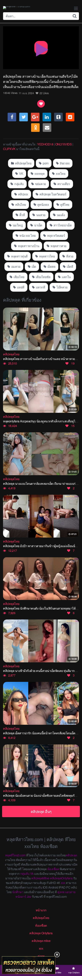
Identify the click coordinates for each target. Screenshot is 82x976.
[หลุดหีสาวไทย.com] (16, 7)
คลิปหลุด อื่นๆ (41, 811)
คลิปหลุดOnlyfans (61, 878)
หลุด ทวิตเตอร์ (55, 235)
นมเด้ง (60, 215)
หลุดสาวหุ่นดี (19, 256)
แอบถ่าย (70, 892)
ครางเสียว (63, 184)
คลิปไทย (20, 204)
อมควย (15, 266)
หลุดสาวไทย (46, 256)
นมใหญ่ (17, 225)
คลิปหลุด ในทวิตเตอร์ (52, 194)
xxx (63, 883)
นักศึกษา (17, 892)
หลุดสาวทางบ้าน (28, 246)
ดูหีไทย (64, 204)
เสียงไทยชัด (42, 277)
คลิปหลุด (71, 855)
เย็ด (33, 266)
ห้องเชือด (53, 869)
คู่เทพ (60, 892)
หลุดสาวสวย (58, 246)
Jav (29, 896)
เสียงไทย (18, 277)
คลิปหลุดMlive (40, 878)
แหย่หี (20, 287)
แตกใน (66, 277)
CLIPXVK (9, 149)
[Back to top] (75, 958)
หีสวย (69, 256)
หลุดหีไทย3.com (15, 855)
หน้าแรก (41, 910)
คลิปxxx (22, 194)
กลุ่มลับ (19, 184)
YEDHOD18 (45, 144)
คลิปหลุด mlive (41, 940)
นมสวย (40, 215)
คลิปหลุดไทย (22, 163)
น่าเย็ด (38, 225)
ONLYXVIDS (63, 144)
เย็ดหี (69, 266)
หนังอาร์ (20, 896)
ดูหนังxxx (43, 204)
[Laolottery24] (28, 965)
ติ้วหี (22, 215)
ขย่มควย (40, 184)
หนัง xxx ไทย (27, 235)
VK (20, 173)
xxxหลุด (39, 173)
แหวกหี (40, 287)
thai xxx (64, 163)
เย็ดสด (51, 266)
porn (45, 163)
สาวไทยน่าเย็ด (62, 225)
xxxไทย (60, 173)
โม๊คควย (62, 287)
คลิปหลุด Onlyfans (41, 933)
